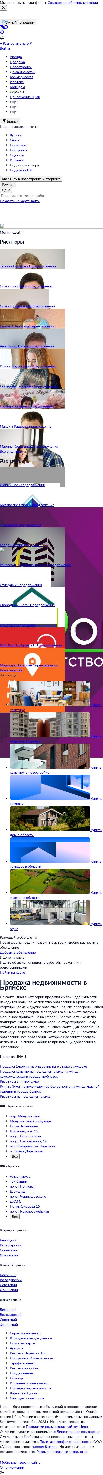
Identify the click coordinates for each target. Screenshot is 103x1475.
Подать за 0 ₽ (21, 170)
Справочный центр (25, 1333)
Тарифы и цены (22, 1363)
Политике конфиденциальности (66, 1441)
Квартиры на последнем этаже (25, 1096)
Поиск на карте (22, 1343)
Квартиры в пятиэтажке (19, 1081)
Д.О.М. (15, 1201)
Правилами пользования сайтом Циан (57, 1426)
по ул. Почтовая (23, 1186)
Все (15, 1156)
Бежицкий (8, 1240)
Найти (35, 200)
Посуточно (19, 145)
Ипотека (17, 81)
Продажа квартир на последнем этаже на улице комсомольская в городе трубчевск (39, 1074)
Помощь (17, 1378)
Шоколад (18, 1191)
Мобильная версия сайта (20, 1462)
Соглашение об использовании (73, 2)
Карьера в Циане (23, 1393)
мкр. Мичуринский (25, 1116)
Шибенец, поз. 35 (24, 1131)
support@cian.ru (45, 1446)
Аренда (16, 56)
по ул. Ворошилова (25, 1136)
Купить (15, 135)
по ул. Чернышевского (28, 1196)
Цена (6, 189)
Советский (8, 1250)
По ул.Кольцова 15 (25, 1206)
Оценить (17, 155)
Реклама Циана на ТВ (27, 1353)
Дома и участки (23, 71)
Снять (15, 140)
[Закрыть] (3, 8)
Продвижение (21, 1373)
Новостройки (21, 66)
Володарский (11, 1245)
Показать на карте (15, 200)
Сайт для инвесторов (27, 1398)
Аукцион (17, 1348)
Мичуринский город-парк (31, 1121)
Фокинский (9, 1255)
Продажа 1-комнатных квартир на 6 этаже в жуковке (43, 1066)
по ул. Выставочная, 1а (28, 1141)
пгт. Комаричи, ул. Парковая (32, 1146)
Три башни (18, 1181)
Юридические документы (31, 1338)
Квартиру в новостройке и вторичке (31, 178)
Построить (19, 150)
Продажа (17, 61)
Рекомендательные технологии (62, 1451)
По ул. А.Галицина (24, 1126)
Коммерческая (21, 76)
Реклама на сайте (24, 1368)
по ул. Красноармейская (29, 1211)
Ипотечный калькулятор (30, 1383)
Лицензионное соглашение (78, 1431)
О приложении (12, 1467)
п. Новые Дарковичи (26, 1151)
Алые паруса (20, 1176)
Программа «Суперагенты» (32, 1358)
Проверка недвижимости (30, 1388)
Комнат (8, 184)
